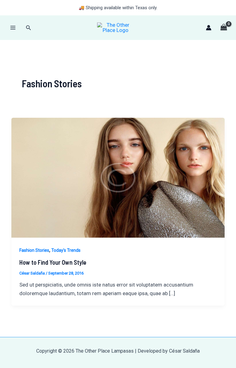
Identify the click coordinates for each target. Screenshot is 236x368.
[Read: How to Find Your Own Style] (118, 177)
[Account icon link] (208, 27)
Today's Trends (66, 250)
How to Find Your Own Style (52, 262)
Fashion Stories (34, 250)
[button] (28, 28)
